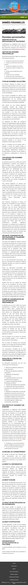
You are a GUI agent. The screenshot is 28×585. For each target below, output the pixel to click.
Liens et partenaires (14, 571)
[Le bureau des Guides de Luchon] (14, 6)
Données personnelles (10, 12)
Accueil (2, 12)
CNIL (24, 438)
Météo (14, 568)
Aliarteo (9, 582)
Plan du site (14, 566)
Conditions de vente (14, 579)
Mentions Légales (14, 574)
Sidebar (22, 17)
